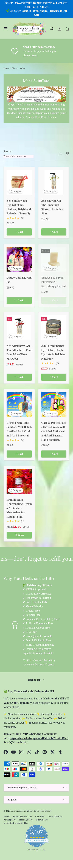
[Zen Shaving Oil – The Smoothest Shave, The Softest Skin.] (53, 182)
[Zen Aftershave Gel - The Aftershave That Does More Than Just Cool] (19, 327)
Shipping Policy (25, 820)
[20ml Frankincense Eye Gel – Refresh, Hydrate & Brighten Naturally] (53, 327)
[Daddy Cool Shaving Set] (19, 259)
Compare (17, 191)
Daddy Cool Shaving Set (19, 279)
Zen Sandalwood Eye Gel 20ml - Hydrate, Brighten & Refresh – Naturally (19, 207)
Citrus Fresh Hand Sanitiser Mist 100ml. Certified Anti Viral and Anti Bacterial (19, 429)
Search (6, 816)
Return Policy (41, 820)
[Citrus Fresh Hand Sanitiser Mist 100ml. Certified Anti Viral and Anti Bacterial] (19, 404)
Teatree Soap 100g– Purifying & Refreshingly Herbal (53, 282)
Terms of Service (55, 816)
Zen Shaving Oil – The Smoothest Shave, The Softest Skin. (52, 207)
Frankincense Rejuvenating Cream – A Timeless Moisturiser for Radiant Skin (19, 508)
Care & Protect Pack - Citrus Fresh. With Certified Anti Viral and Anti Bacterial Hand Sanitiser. (53, 431)
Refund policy (9, 820)
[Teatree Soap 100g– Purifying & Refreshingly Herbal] (53, 259)
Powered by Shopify (42, 811)
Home (6, 68)
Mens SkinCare (18, 68)
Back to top (34, 679)
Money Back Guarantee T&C (16, 823)
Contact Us (40, 816)
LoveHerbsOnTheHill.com (21, 811)
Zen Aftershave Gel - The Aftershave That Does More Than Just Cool (19, 352)
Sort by (8, 151)
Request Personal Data (22, 816)
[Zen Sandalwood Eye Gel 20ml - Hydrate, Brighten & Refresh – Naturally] (19, 182)
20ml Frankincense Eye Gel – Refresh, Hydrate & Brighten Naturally (53, 352)
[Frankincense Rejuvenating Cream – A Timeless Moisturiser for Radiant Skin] (19, 481)
